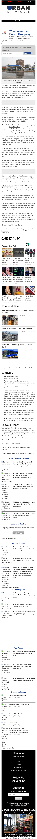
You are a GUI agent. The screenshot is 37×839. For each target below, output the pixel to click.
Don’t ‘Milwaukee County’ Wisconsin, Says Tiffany (21, 594)
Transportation (13, 368)
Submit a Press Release (18, 770)
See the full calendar (8, 748)
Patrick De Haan (14, 127)
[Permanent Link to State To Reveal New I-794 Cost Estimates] (10, 336)
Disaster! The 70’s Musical (17, 695)
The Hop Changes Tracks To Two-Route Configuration (24, 514)
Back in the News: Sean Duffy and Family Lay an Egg (24, 613)
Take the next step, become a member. (18, 803)
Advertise (18, 762)
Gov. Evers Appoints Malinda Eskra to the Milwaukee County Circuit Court (23, 667)
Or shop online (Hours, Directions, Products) (18, 836)
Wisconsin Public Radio (17, 41)
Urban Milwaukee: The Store (18, 809)
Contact (18, 764)
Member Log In (6, 4)
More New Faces (7, 690)
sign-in (22, 447)
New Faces (18, 648)
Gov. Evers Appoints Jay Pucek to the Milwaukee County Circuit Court (24, 653)
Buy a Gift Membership (9, 538)
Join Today (18, 533)
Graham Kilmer (29, 350)
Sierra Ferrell (13, 723)
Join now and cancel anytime (11, 444)
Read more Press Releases (10, 587)
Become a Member (18, 524)
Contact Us (30, 453)
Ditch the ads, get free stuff (18, 805)
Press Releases (18, 543)
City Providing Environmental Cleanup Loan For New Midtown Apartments (23, 464)
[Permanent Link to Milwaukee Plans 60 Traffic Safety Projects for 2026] (10, 320)
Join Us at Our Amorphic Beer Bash (11, 2)
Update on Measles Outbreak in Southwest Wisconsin (23, 548)
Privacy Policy (18, 767)
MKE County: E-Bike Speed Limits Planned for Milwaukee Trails (24, 503)
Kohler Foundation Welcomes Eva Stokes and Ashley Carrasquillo (24, 679)
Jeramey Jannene (30, 315)
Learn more (12, 440)
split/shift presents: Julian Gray (19, 704)
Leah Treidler (6, 41)
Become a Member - (27, 2)
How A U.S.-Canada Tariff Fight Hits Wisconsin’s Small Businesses (23, 475)
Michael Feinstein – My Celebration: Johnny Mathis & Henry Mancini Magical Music (18, 730)
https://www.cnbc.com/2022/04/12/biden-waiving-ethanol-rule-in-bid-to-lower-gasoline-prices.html (19, 419)
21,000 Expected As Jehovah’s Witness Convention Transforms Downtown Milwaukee (23, 487)
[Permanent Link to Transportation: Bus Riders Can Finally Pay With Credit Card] (10, 354)
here (19, 225)
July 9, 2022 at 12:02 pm (11, 378)
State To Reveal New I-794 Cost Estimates (17, 328)
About (18, 759)
